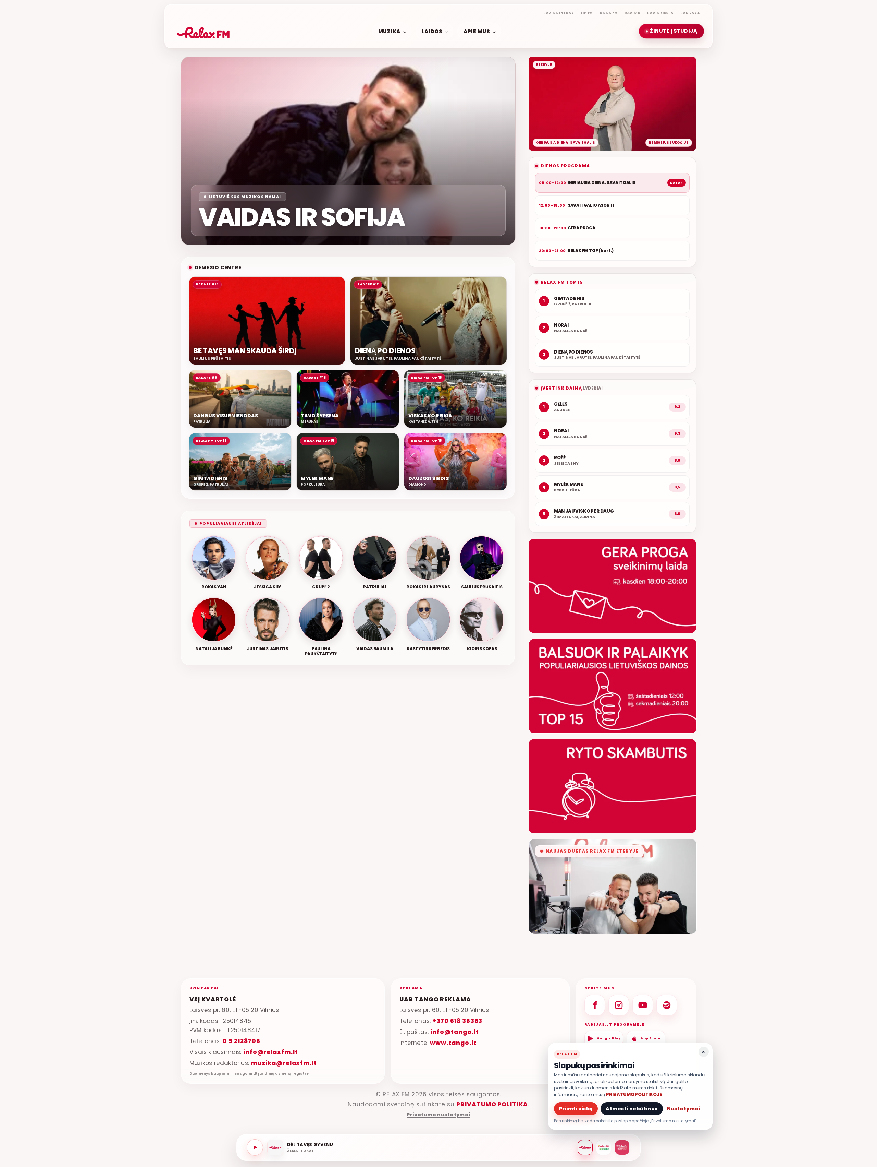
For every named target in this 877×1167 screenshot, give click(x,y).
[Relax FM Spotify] (666, 1005)
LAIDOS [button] (432, 31)
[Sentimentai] (622, 1147)
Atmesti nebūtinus (631, 1108)
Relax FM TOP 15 (562, 282)
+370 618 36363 (457, 1021)
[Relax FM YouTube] (642, 1005)
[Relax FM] (585, 1147)
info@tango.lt (455, 1032)
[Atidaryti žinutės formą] (612, 586)
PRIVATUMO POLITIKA (492, 1104)
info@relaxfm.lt (270, 1052)
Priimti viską (576, 1108)
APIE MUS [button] (477, 31)
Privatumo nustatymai (438, 1114)
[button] (671, 31)
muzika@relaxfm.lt (284, 1063)
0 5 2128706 (241, 1041)
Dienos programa (565, 166)
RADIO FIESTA (660, 13)
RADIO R (633, 13)
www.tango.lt (453, 1043)
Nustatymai (683, 1108)
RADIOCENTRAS (558, 13)
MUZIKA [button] (389, 31)
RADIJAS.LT (691, 13)
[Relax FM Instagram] (618, 1005)
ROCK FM (609, 13)
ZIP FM (586, 13)
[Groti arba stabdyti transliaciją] (255, 1147)
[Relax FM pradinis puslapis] (203, 31)
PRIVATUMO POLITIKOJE (634, 1094)
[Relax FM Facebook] (594, 1005)
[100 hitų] (603, 1147)
